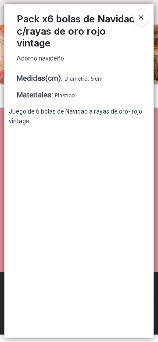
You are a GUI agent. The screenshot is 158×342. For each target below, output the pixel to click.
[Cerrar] (141, 17)
